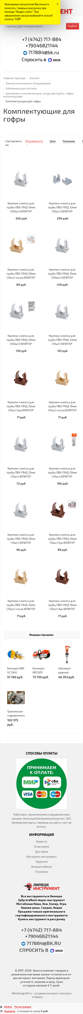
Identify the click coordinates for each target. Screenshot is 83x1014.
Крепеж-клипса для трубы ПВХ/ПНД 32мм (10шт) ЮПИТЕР (62, 339)
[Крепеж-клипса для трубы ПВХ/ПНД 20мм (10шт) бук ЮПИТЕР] (62, 511)
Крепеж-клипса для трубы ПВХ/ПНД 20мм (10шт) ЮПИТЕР (62, 472)
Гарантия (42, 861)
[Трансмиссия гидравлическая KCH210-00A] (16, 698)
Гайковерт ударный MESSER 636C (66, 672)
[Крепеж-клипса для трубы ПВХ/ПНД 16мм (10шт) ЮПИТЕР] (20, 511)
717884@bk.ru (43, 52)
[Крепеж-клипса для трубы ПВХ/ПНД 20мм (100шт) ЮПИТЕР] (20, 312)
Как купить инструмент (41, 856)
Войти (8, 1006)
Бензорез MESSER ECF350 (39, 672)
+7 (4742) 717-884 (41, 39)
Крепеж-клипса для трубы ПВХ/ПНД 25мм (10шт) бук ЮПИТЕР (20, 406)
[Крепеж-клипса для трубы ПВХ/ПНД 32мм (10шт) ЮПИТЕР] (62, 312)
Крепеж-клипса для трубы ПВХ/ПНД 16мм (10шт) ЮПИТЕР (21, 538)
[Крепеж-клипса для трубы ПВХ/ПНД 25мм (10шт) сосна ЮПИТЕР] (20, 577)
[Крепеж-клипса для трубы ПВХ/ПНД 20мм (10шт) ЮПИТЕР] (62, 444)
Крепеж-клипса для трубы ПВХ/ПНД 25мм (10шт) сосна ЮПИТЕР (20, 605)
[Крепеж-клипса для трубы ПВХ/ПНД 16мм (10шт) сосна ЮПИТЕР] (62, 378)
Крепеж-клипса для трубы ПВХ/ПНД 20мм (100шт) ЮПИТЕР (20, 339)
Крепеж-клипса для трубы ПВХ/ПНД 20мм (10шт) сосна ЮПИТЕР (20, 273)
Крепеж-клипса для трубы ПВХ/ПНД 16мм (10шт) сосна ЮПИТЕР (62, 406)
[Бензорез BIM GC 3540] (16, 655)
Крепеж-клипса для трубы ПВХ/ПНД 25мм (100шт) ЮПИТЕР (62, 273)
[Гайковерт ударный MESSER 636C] (67, 655)
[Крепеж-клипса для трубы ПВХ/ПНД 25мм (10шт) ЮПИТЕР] (20, 444)
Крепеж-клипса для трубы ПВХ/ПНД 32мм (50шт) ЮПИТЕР (62, 207)
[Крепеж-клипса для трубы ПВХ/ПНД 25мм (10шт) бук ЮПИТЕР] (20, 378)
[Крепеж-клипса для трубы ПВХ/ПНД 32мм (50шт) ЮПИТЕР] (62, 179)
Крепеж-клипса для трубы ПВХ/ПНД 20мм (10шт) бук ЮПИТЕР (62, 538)
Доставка (41, 851)
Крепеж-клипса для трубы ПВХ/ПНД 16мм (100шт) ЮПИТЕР (21, 207)
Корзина (9, 1011)
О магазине (41, 846)
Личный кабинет (41, 866)
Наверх (38, 996)
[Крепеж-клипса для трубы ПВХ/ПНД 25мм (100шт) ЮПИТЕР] (62, 245)
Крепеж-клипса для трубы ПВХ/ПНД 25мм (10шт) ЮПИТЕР (20, 472)
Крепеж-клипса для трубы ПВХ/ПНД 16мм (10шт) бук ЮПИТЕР (62, 605)
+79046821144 (41, 45)
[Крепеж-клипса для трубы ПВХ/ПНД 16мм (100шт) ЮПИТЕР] (20, 179)
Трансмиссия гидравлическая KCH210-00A (17, 715)
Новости (41, 841)
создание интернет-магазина (53, 993)
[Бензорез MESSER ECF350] (41, 655)
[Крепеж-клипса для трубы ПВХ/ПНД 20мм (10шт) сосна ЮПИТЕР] (20, 245)
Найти (72, 26)
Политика (41, 871)
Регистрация (23, 1006)
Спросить (33, 59)
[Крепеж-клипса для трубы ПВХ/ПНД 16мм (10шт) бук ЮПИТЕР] (62, 577)
